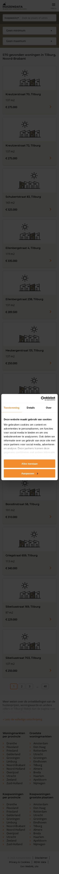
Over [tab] (48, 407)
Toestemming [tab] (11, 407)
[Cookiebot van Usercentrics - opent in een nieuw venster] (41, 398)
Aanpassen (27, 473)
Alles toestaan (29, 463)
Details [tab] (31, 407)
